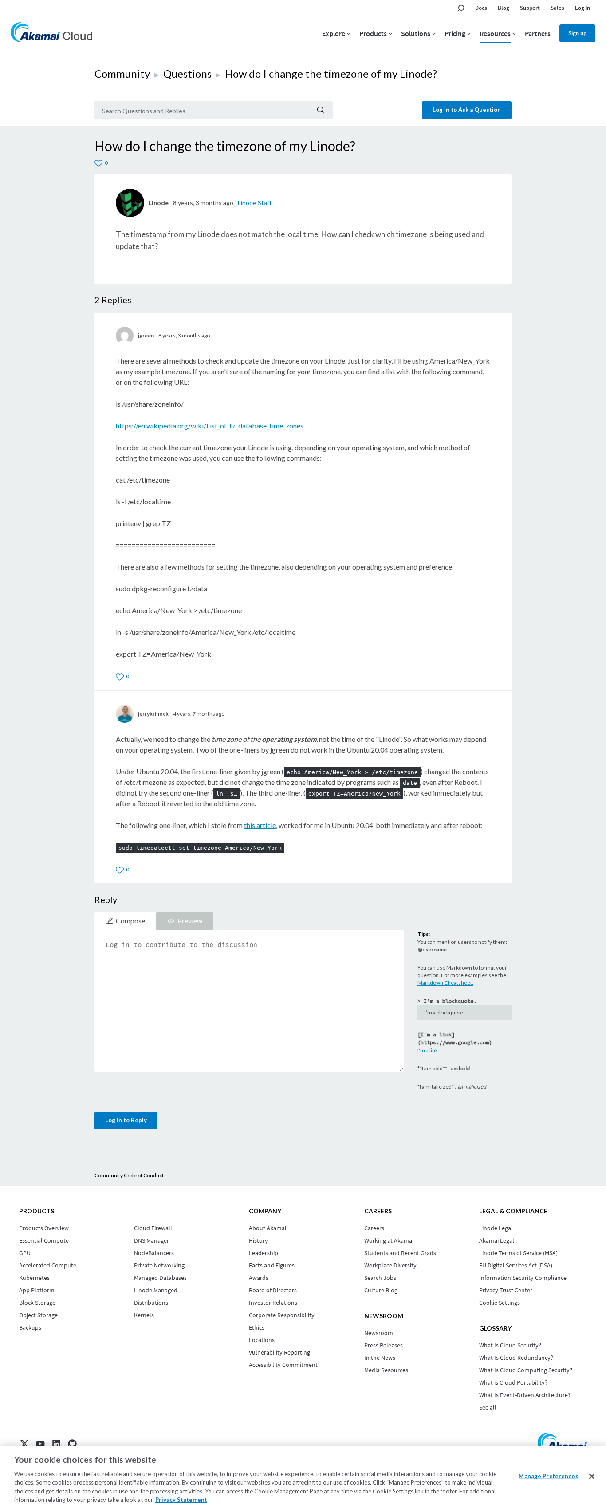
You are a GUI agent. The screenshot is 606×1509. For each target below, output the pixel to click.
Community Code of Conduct (129, 1175)
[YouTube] (40, 1443)
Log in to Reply (126, 1120)
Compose (130, 920)
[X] (24, 1443)
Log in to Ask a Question (467, 109)
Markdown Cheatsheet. (445, 982)
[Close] (592, 1476)
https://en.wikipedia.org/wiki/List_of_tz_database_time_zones (209, 425)
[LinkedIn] (56, 1443)
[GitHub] (72, 1443)
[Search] (320, 110)
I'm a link (427, 1050)
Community (122, 73)
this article (260, 825)
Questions (187, 73)
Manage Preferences (548, 1476)
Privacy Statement (181, 1499)
